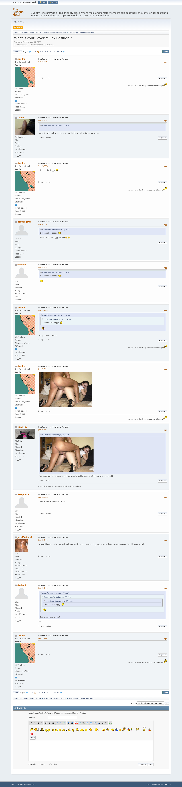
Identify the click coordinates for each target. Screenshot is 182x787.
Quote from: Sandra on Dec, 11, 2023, (56, 125)
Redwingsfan (24, 221)
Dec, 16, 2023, (43, 120)
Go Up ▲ (168, 784)
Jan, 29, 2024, (43, 497)
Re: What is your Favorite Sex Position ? (53, 59)
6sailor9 (21, 264)
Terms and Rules (157, 784)
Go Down (17, 52)
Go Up (16, 693)
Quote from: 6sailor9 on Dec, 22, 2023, (56, 315)
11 (52, 51)
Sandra (21, 58)
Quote (163, 78)
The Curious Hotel (18, 11)
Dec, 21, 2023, (43, 224)
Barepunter (23, 494)
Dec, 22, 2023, (43, 267)
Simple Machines (29, 784)
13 (58, 51)
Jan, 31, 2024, (43, 638)
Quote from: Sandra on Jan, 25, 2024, (55, 435)
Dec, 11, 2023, (43, 62)
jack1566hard (24, 537)
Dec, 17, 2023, (43, 166)
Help (148, 784)
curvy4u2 (22, 426)
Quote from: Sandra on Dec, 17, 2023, (56, 230)
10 (49, 51)
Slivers (20, 117)
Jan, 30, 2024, (43, 588)
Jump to (133, 703)
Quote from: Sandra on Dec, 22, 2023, (56, 593)
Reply (166, 52)
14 (61, 51)
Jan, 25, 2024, (43, 369)
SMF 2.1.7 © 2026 (17, 784)
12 (55, 51)
